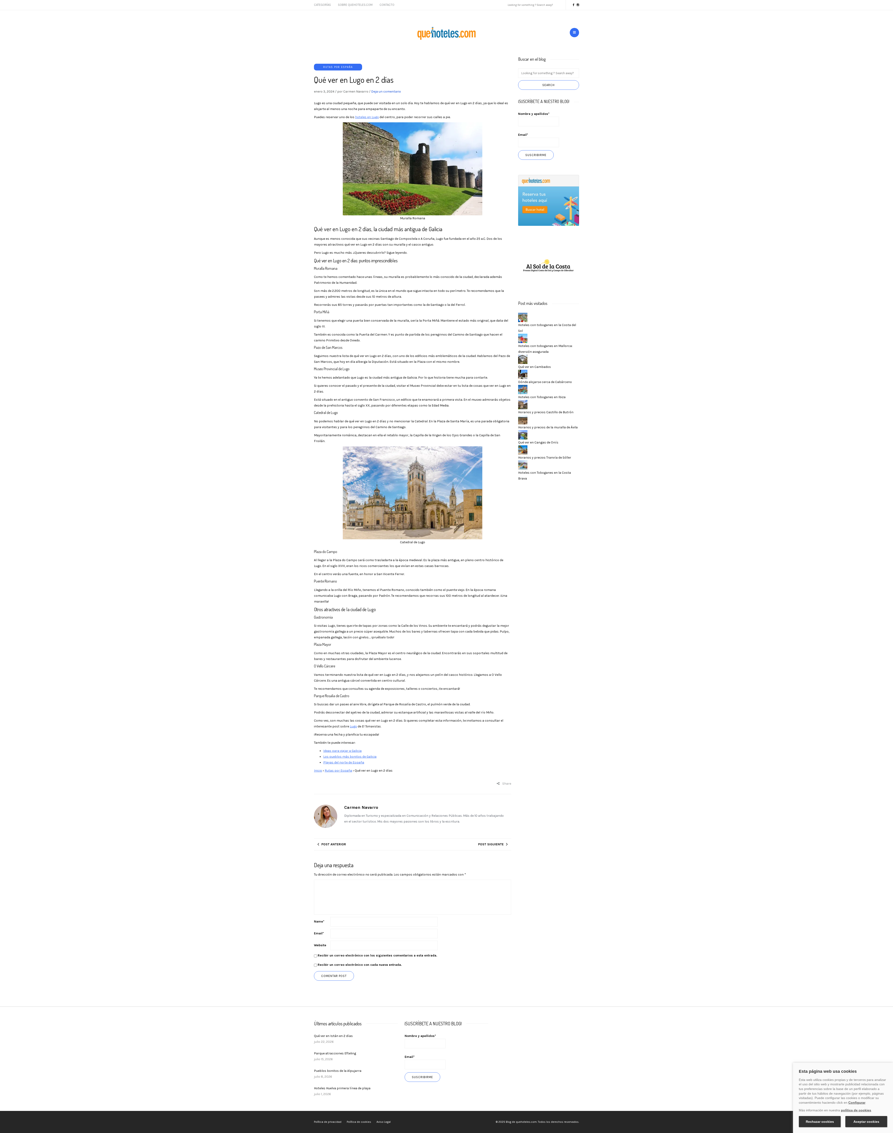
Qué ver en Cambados (534, 367)
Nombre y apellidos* (534, 114)
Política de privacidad (327, 1121)
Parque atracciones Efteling (335, 1053)
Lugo (353, 726)
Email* (523, 135)
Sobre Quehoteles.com (355, 5)
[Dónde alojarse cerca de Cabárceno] (522, 374)
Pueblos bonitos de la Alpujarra (337, 1071)
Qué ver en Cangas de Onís (538, 442)
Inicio (318, 771)
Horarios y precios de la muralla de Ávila (548, 427)
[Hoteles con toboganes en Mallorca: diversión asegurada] (522, 338)
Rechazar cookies (820, 1121)
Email (319, 933)
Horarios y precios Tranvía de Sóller (544, 458)
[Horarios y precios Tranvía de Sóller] (522, 450)
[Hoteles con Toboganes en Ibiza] (522, 389)
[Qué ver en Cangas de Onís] (522, 435)
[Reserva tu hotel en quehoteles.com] (548, 200)
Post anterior (333, 844)
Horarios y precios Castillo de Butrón (545, 412)
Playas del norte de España (343, 762)
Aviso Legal (384, 1121)
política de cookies (856, 1110)
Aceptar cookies (866, 1121)
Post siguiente (491, 844)
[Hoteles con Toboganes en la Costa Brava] (522, 465)
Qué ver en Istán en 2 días (333, 1036)
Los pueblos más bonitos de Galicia (350, 757)
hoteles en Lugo (367, 117)
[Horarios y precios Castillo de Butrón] (522, 404)
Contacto (387, 5)
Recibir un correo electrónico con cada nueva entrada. (360, 965)
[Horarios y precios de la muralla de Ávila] (522, 419)
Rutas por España (338, 67)
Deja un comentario (386, 91)
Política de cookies (359, 1121)
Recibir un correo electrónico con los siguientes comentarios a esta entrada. (377, 955)
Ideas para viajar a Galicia (342, 751)
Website (320, 945)
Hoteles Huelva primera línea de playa (342, 1088)
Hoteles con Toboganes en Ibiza (542, 397)
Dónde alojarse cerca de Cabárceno (545, 382)
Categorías (322, 5)
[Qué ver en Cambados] (522, 359)
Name (319, 921)
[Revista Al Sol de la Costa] (548, 266)
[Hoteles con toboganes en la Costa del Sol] (522, 317)
